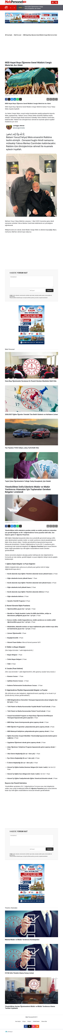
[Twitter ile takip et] (30, 1026)
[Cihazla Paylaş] (20, 99)
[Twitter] (9, 99)
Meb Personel (17, 35)
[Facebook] (6, 99)
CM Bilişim (10, 1031)
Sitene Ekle (44, 1021)
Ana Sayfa (9, 35)
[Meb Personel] (15, 2)
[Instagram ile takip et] (33, 1026)
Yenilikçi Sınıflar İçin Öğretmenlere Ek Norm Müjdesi (34, 7)
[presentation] (10, 8)
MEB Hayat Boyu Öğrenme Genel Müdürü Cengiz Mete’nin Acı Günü (40, 35)
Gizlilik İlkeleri (36, 1021)
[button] (50, 99)
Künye (24, 1021)
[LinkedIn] (15, 99)
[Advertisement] (31, 50)
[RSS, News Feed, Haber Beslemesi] (37, 1026)
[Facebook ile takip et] (26, 1026)
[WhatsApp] (17, 99)
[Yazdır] (48, 99)
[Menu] (52, 2)
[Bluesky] (12, 99)
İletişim (29, 1021)
